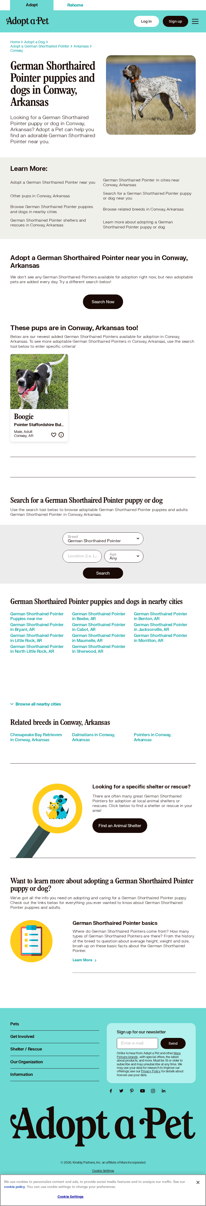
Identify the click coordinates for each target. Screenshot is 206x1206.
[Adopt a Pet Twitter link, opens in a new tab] (122, 1091)
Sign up (175, 21)
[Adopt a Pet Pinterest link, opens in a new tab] (133, 1091)
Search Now (103, 301)
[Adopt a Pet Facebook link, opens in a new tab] (112, 1091)
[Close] (197, 1182)
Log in (146, 21)
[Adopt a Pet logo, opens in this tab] (103, 1131)
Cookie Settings (103, 1171)
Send (173, 1043)
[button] (53, 435)
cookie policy (14, 1187)
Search (103, 573)
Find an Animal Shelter (119, 825)
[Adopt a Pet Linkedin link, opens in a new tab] (164, 1091)
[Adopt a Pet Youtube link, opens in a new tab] (143, 1091)
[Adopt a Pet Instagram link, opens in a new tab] (154, 1091)
